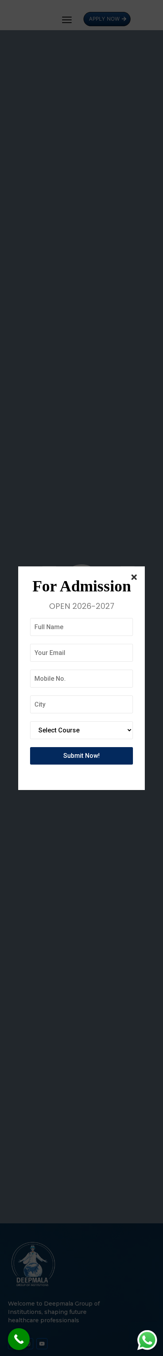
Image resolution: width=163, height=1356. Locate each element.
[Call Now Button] (19, 1339)
